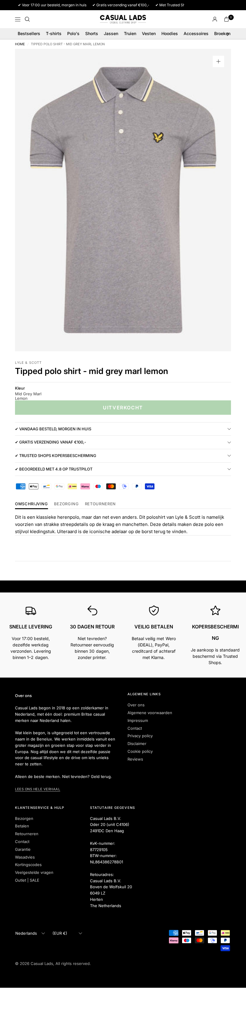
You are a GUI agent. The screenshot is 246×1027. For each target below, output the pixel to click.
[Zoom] (218, 61)
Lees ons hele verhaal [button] (37, 789)
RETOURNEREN (100, 504)
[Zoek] (27, 19)
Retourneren (26, 833)
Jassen (111, 33)
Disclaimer (137, 743)
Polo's (73, 33)
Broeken (222, 33)
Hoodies (169, 33)
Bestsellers (29, 33)
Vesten (149, 33)
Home (20, 44)
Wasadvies (25, 857)
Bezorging (66, 504)
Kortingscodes (28, 864)
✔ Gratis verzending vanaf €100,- (50, 442)
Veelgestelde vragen (34, 872)
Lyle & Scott (28, 363)
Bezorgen (24, 818)
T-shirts (54, 33)
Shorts (91, 33)
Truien (130, 33)
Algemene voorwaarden (150, 712)
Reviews (135, 759)
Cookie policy (140, 751)
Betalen (22, 826)
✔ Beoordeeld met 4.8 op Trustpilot (53, 469)
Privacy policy (140, 735)
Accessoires (196, 33)
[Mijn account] (215, 19)
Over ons (136, 704)
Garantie (23, 849)
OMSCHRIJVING (31, 504)
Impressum (138, 720)
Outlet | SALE (27, 880)
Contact (135, 728)
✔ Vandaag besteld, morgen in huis (53, 428)
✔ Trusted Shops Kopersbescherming (55, 455)
